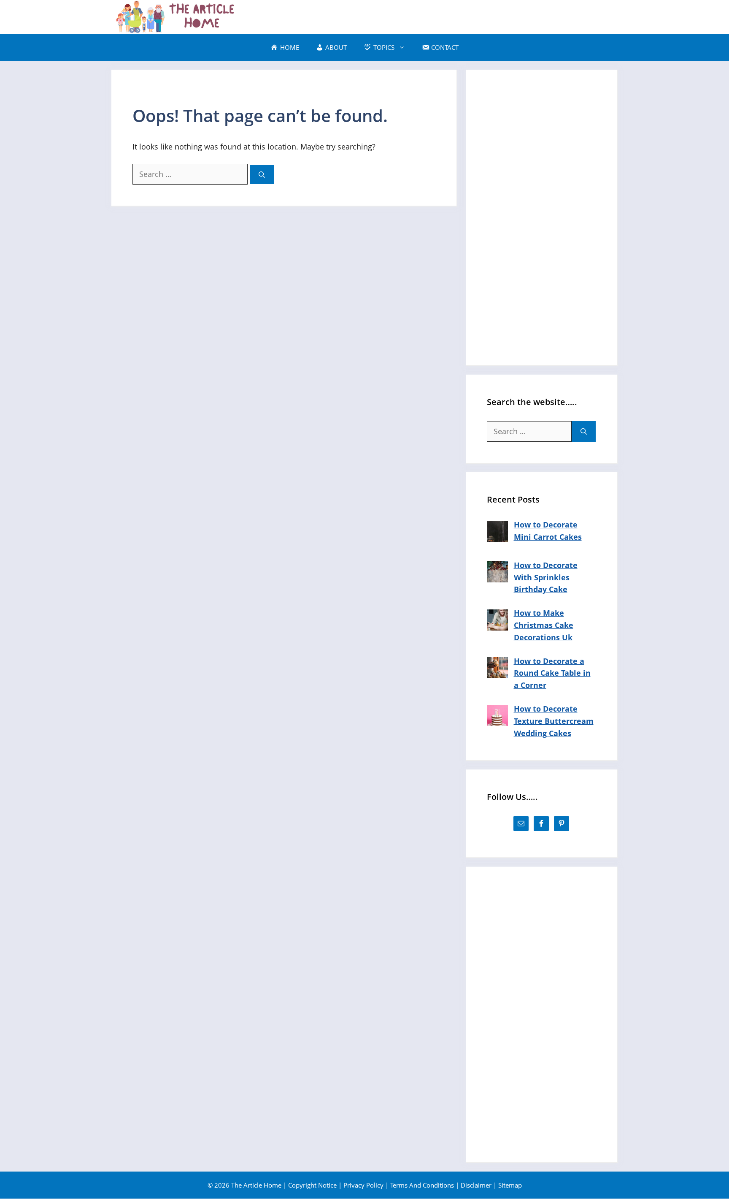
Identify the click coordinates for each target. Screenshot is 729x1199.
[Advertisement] (541, 217)
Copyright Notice (312, 1185)
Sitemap (510, 1185)
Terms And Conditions (422, 1185)
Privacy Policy (363, 1185)
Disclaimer (476, 1185)
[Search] (262, 174)
